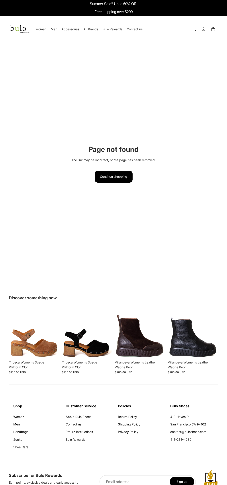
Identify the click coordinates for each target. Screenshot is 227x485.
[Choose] (52, 351)
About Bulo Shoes (78, 417)
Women (18, 417)
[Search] (194, 29)
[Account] (203, 29)
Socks (17, 439)
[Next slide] (54, 333)
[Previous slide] (14, 333)
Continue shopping (113, 176)
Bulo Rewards (75, 439)
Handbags (20, 432)
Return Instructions (79, 432)
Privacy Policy (128, 432)
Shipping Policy (129, 424)
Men (16, 424)
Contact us (73, 424)
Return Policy (127, 417)
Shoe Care (20, 447)
